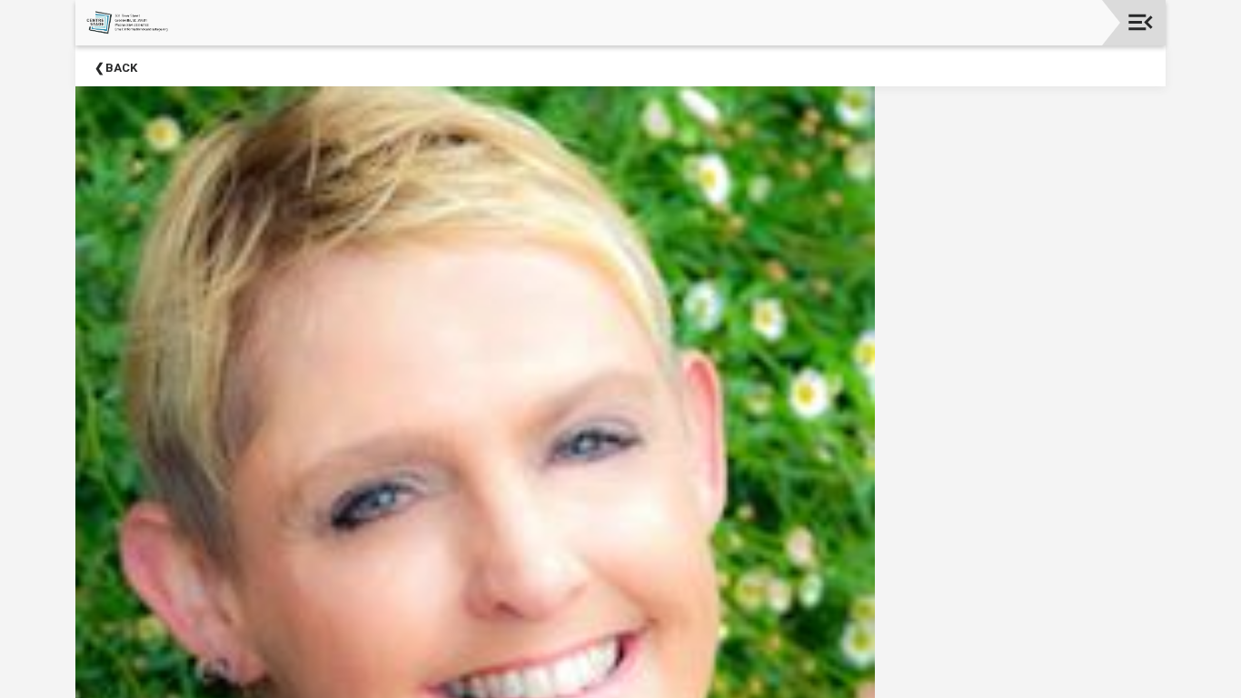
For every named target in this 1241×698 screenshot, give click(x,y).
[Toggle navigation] (1141, 22)
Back (121, 68)
